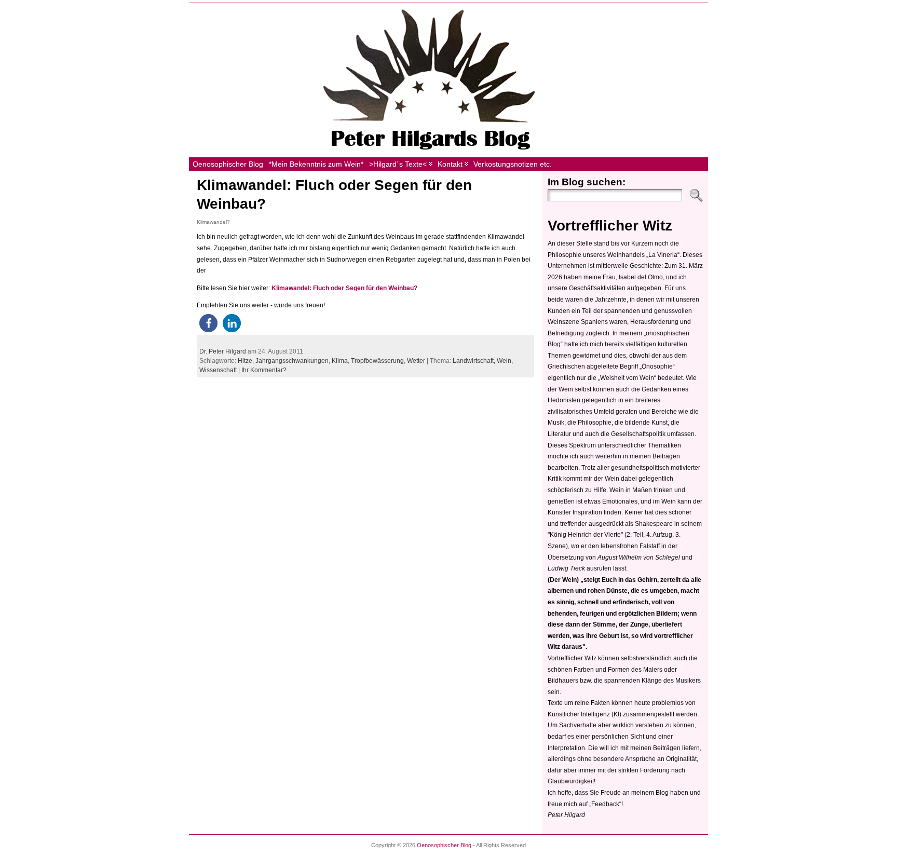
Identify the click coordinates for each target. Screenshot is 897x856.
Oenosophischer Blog (444, 845)
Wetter (416, 360)
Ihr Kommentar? (264, 370)
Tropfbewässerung (377, 360)
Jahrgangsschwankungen (292, 360)
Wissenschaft (218, 370)
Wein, (505, 360)
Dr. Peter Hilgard (222, 351)
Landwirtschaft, (475, 360)
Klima (340, 360)
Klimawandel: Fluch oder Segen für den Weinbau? (344, 288)
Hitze (245, 360)
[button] (208, 323)
